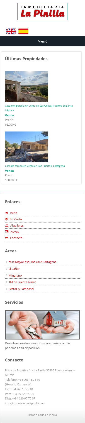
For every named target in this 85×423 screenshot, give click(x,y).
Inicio (12, 213)
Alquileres (16, 225)
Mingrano (15, 275)
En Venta (15, 219)
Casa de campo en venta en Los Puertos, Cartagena (35, 165)
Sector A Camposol (21, 289)
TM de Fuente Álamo (22, 282)
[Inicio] (42, 19)
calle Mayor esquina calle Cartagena (32, 262)
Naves (13, 231)
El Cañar (14, 269)
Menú (43, 41)
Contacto (15, 238)
